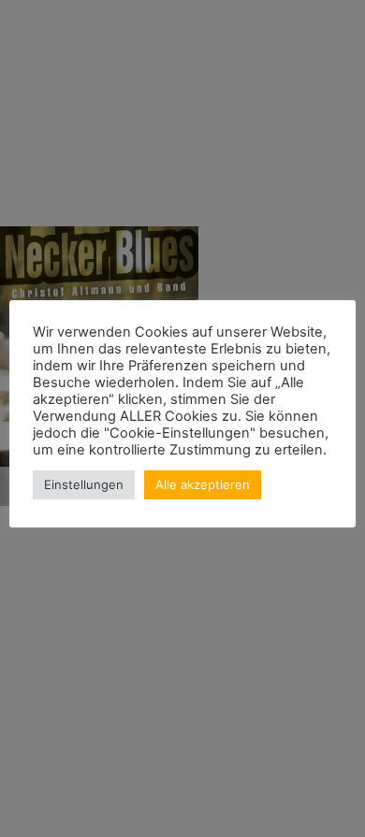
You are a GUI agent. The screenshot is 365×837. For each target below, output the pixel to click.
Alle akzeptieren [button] (202, 484)
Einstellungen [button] (84, 484)
